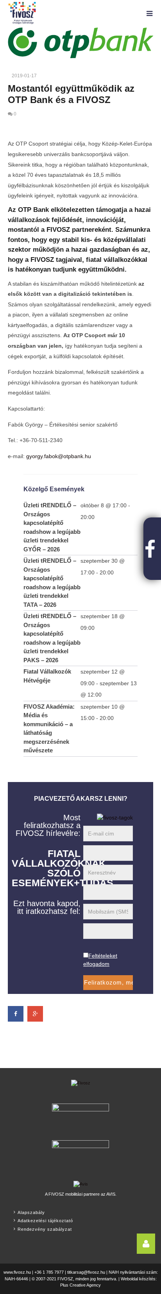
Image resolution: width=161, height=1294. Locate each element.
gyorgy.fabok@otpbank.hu (58, 456)
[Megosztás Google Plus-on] (35, 1014)
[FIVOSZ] (80, 1086)
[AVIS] (80, 1182)
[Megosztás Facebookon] (15, 1014)
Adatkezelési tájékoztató (45, 1220)
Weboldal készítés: (139, 1278)
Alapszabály (31, 1212)
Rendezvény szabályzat (45, 1229)
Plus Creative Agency (80, 1285)
